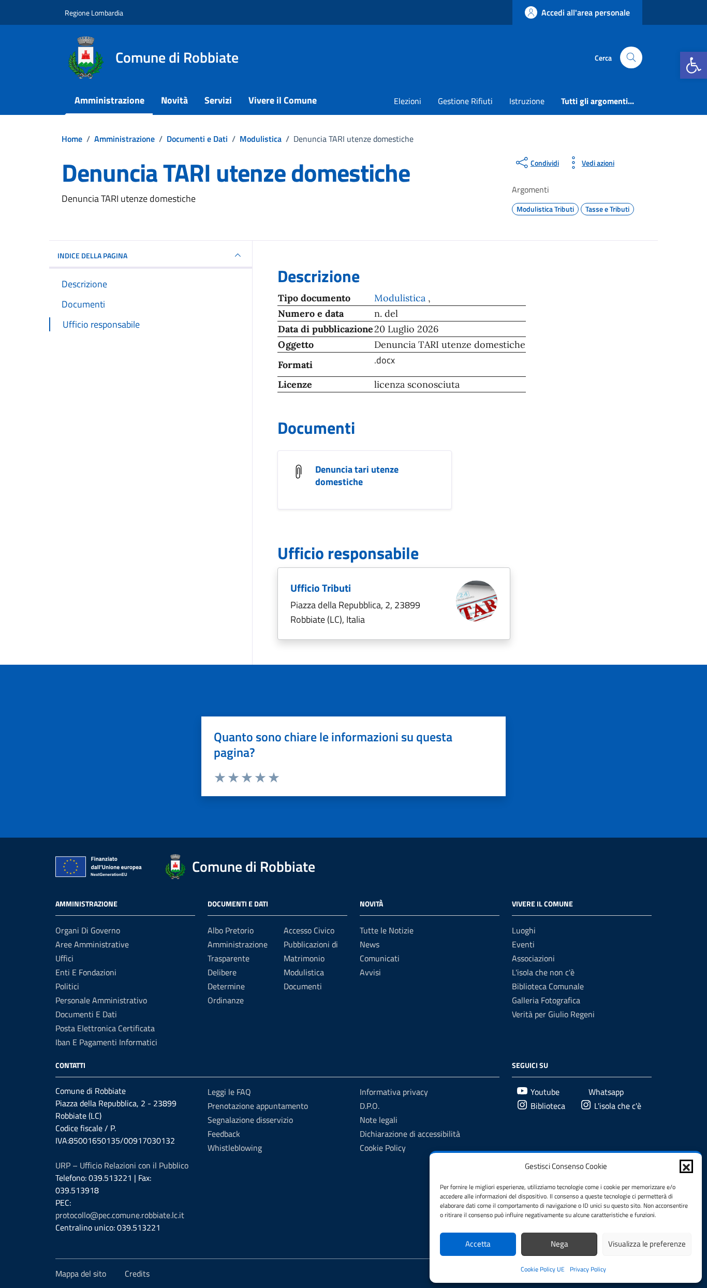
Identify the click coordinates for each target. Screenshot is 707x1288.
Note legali (378, 1120)
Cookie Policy (383, 1147)
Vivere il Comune (282, 100)
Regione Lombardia (94, 12)
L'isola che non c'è (543, 972)
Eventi (523, 944)
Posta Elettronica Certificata (105, 1028)
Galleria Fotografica (546, 1000)
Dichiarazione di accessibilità (410, 1134)
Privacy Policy (588, 1269)
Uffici (64, 958)
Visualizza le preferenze (647, 1244)
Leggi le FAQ (229, 1092)
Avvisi (370, 972)
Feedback (224, 1134)
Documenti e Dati (86, 1014)
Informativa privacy (394, 1092)
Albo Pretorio (231, 930)
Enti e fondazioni (85, 972)
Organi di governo (87, 930)
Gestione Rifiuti (465, 101)
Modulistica (401, 298)
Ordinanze (226, 1000)
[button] (693, 65)
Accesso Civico (309, 930)
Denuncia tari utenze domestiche (357, 475)
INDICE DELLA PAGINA (92, 255)
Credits (137, 1273)
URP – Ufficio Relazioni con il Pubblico (121, 1165)
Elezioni (407, 101)
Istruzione (526, 101)
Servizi (218, 100)
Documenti (303, 986)
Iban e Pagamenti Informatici (106, 1042)
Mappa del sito (80, 1273)
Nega (559, 1244)
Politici (67, 986)
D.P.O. (369, 1106)
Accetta (478, 1244)
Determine (226, 986)
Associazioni (533, 958)
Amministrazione (109, 100)
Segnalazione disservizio (250, 1120)
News (369, 944)
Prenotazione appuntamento (258, 1106)
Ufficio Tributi (320, 588)
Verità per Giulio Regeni (553, 1014)
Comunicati (380, 958)
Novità (174, 100)
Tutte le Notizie (387, 930)
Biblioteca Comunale (548, 986)
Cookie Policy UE (543, 1269)
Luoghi (524, 930)
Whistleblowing (235, 1147)
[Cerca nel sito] (631, 58)
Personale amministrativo (101, 1000)
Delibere (222, 972)
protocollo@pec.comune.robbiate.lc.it (119, 1215)
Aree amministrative (92, 944)
